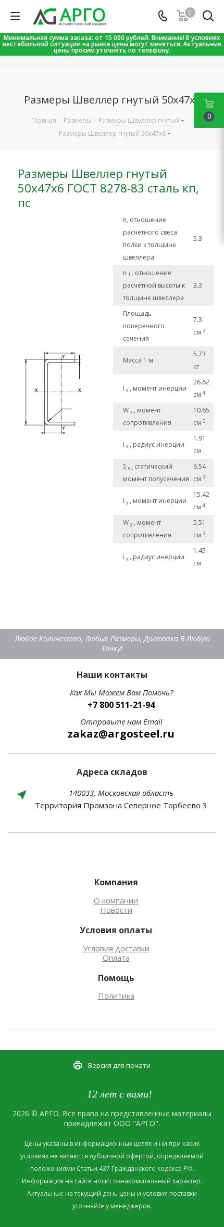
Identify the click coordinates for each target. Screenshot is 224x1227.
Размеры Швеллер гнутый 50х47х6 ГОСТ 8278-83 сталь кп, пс (108, 188)
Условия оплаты (116, 930)
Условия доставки (116, 948)
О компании (116, 900)
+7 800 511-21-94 (121, 705)
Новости (116, 910)
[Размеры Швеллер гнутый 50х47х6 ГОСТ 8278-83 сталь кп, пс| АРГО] (64, 392)
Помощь (116, 978)
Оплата (116, 957)
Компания (116, 882)
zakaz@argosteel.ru (121, 734)
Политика (116, 995)
